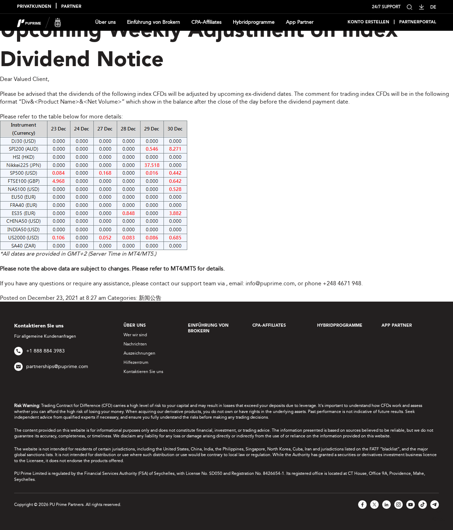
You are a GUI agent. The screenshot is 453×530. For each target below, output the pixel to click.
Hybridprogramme (254, 22)
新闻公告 (150, 298)
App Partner (300, 22)
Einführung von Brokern (153, 22)
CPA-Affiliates (206, 22)
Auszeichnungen (139, 353)
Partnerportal (417, 22)
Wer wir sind (135, 334)
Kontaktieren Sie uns (143, 371)
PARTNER (71, 7)
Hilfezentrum (136, 362)
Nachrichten (135, 344)
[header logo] (39, 21)
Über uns (105, 22)
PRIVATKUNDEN (34, 7)
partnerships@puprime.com (57, 366)
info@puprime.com (270, 283)
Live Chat (438, 515)
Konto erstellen (368, 22)
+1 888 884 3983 (45, 351)
